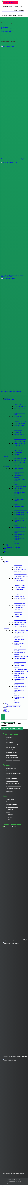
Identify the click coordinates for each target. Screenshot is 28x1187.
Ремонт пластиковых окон (14, 545)
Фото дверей (9, 809)
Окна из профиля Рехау (20, 411)
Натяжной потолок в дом (21, 512)
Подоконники (18, 452)
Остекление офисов (19, 436)
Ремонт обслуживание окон (13, 760)
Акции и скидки (18, 427)
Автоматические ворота (13, 547)
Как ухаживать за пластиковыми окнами (11, 391)
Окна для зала (18, 430)
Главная (6, 398)
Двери (6, 456)
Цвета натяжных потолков (18, 476)
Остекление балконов (20, 406)
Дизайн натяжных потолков (19, 524)
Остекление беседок (19, 423)
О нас (5, 550)
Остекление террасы (19, 425)
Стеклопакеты (18, 450)
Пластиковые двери (19, 441)
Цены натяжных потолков (18, 469)
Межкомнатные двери (7, 30)
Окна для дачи (18, 416)
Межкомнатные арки (6, 28)
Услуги (6, 544)
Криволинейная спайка (20, 486)
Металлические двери (20, 460)
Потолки (6, 466)
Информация (9, 791)
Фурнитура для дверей (20, 465)
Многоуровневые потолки (21, 656)
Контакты (6, 552)
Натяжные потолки (11, 768)
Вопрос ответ (9, 814)
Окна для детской (19, 434)
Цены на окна (18, 402)
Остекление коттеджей (20, 421)
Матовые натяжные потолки (13, 773)
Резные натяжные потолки (13, 788)
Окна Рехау (9, 739)
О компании (9, 817)
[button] (2, 555)
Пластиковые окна (6, 31)
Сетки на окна (19, 443)
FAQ (5, 551)
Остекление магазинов (20, 439)
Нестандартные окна (19, 408)
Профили (16, 454)
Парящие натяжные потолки (13, 786)
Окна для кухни (18, 432)
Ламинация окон (18, 448)
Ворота (8, 812)
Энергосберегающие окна (12, 757)
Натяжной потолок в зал (20, 518)
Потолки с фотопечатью (20, 510)
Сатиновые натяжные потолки (14, 776)
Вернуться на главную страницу (12, 728)
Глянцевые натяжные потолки (13, 771)
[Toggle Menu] (2, 559)
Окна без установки (19, 419)
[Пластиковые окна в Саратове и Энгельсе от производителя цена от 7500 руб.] (5, 557)
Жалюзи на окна (18, 445)
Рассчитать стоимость (10, 2)
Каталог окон (18, 404)
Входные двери (5, 27)
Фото (5, 548)
